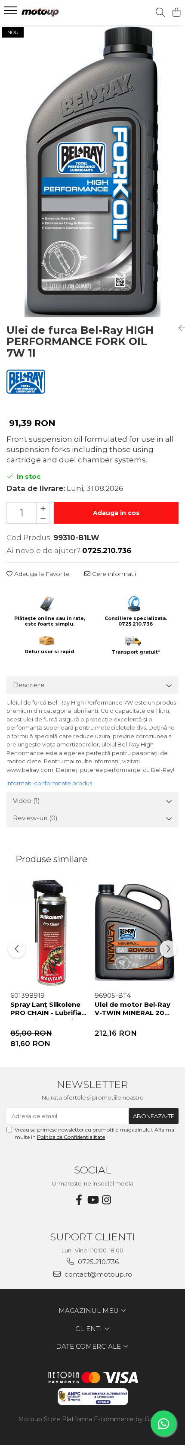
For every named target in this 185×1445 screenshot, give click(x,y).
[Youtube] (92, 1200)
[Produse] (11, 12)
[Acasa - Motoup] (56, 12)
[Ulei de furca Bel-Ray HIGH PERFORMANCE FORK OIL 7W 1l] (92, 171)
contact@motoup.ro (97, 1274)
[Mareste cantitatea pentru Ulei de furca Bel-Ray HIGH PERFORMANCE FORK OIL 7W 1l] (42, 507)
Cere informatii (113, 574)
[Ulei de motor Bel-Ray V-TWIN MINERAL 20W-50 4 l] (135, 932)
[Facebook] (79, 1200)
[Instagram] (106, 1200)
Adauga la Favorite (41, 574)
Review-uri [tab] (35, 818)
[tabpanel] (92, 171)
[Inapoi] (178, 328)
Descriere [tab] (29, 685)
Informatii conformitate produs (49, 783)
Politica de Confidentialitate (71, 1137)
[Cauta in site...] (160, 13)
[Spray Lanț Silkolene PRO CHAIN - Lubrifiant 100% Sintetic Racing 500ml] (50, 932)
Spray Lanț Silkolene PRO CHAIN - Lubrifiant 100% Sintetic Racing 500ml (49, 1009)
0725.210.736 (97, 1262)
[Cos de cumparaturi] (176, 13)
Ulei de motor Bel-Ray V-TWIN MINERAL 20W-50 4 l (134, 1009)
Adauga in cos (116, 513)
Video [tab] (26, 801)
